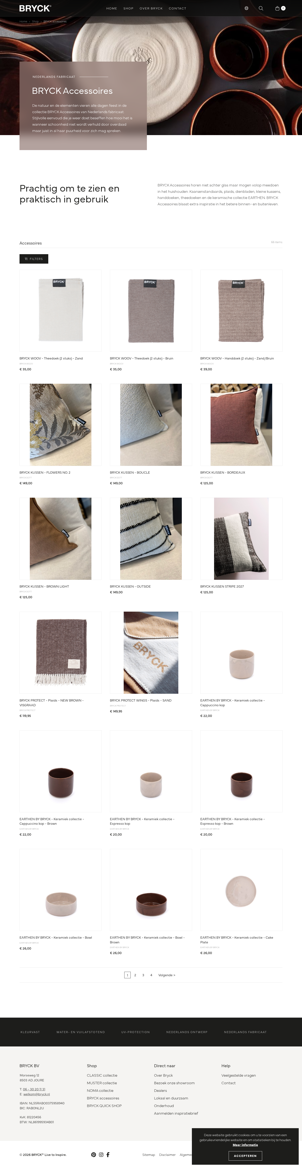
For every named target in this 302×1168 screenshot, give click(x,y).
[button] (246, 8)
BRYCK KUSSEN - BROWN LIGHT (44, 586)
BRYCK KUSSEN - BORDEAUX (222, 472)
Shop (35, 21)
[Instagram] (101, 1154)
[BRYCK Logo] (35, 8)
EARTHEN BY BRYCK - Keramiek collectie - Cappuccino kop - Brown (52, 821)
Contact (228, 1082)
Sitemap (148, 1154)
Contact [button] (177, 8)
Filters (36, 259)
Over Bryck (163, 1075)
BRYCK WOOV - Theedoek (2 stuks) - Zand (51, 358)
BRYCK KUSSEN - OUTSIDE (130, 586)
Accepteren (245, 1156)
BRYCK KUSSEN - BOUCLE (130, 472)
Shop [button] (128, 8)
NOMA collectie (100, 1090)
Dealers (160, 1090)
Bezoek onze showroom (174, 1082)
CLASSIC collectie (102, 1075)
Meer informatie (245, 1144)
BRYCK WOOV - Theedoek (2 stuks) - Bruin (141, 358)
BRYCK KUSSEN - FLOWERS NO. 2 (45, 472)
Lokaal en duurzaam (171, 1097)
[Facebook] (108, 1154)
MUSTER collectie (102, 1082)
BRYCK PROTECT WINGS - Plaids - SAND (141, 700)
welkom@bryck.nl (36, 1094)
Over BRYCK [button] (151, 8)
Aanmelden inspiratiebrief (176, 1113)
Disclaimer (167, 1154)
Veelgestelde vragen (238, 1075)
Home (111, 8)
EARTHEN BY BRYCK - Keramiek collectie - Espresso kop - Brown (232, 821)
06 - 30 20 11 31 (34, 1089)
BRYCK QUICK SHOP (104, 1105)
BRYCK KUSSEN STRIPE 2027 (222, 586)
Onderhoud (164, 1105)
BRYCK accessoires (55, 21)
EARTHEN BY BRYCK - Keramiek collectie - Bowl (56, 937)
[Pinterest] (93, 1154)
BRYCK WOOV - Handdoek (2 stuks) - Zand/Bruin (237, 358)
